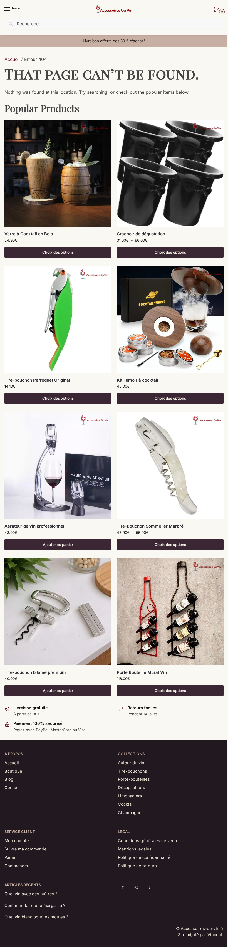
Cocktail (126, 804)
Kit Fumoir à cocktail (137, 380)
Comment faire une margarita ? (34, 905)
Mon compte (16, 840)
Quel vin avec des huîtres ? (30, 893)
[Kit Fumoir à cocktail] (170, 319)
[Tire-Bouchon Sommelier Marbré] (170, 465)
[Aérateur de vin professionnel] (57, 465)
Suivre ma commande (25, 849)
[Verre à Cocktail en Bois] (57, 173)
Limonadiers (130, 795)
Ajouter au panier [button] (58, 544)
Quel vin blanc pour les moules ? (36, 916)
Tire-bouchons (132, 771)
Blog (8, 779)
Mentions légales (135, 849)
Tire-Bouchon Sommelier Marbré (150, 526)
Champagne (130, 812)
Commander (16, 865)
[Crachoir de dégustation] (170, 173)
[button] (217, 10)
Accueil (12, 59)
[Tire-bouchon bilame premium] (57, 611)
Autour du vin (131, 762)
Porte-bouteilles (134, 779)
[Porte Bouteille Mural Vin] (170, 611)
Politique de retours (137, 865)
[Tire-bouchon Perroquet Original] (57, 319)
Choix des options (58, 252)
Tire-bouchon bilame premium (35, 672)
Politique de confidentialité (144, 857)
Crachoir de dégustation (141, 233)
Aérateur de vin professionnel (34, 526)
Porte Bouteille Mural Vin (142, 672)
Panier (10, 857)
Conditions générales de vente (148, 840)
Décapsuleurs (131, 787)
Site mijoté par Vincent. (201, 934)
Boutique (13, 771)
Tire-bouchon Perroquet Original (37, 380)
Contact (12, 787)
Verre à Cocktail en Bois (28, 233)
